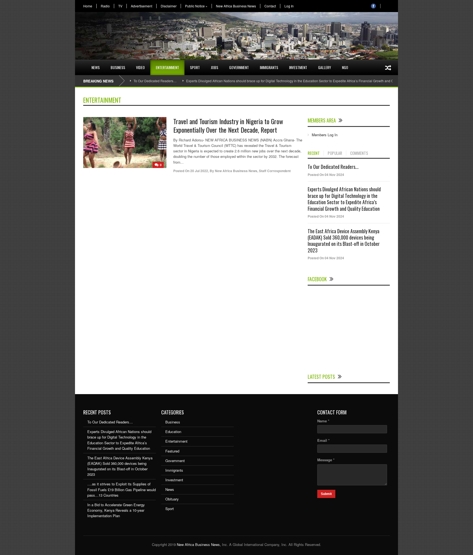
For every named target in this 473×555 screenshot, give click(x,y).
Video (140, 67)
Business (118, 67)
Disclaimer (169, 6)
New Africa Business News (236, 6)
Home (87, 6)
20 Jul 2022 (199, 170)
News (95, 67)
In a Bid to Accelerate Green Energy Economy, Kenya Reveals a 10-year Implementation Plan (116, 510)
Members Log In (325, 134)
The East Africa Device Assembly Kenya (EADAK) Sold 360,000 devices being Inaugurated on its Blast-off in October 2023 (344, 240)
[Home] (80, 64)
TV (120, 6)
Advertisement (141, 6)
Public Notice (196, 6)
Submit (326, 494)
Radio (105, 6)
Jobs (214, 67)
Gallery (324, 67)
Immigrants (269, 67)
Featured (172, 451)
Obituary (172, 499)
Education (173, 431)
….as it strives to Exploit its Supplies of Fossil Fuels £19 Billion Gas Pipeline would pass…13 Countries (121, 489)
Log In (289, 6)
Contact (270, 6)
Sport (195, 67)
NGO (345, 67)
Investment (298, 67)
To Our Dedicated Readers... (333, 166)
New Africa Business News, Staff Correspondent (253, 170)
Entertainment (167, 67)
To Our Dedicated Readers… (155, 80)
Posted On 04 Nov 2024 (326, 174)
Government (239, 67)
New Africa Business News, (199, 544)
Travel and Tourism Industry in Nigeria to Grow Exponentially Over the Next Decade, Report (228, 125)
